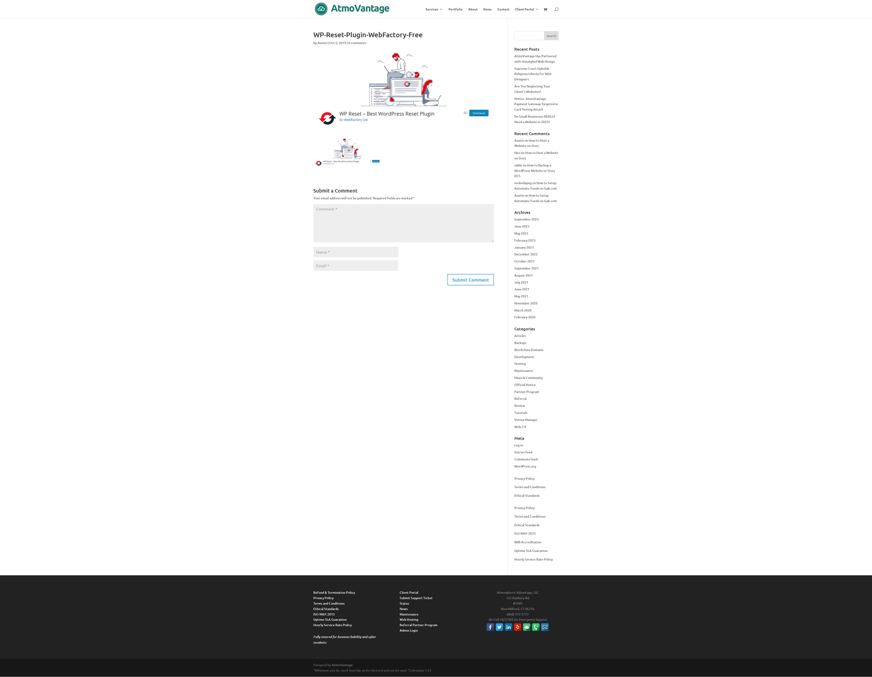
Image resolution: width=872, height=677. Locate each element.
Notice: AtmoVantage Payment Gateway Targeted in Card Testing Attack (536, 104)
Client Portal (524, 9)
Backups (520, 343)
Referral (520, 398)
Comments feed (526, 459)
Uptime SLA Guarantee (531, 551)
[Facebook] (490, 627)
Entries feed (523, 452)
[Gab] (527, 627)
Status (404, 603)
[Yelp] (518, 627)
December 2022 (526, 254)
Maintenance (523, 370)
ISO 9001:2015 (525, 533)
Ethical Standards (527, 495)
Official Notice (525, 385)
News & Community (528, 378)
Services (432, 9)
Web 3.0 (520, 427)
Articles (520, 336)
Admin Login (409, 630)
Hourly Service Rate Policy (533, 559)
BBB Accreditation (527, 542)
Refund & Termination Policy (334, 592)
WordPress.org (525, 466)
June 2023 (521, 226)
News (487, 9)
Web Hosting (409, 619)
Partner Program (526, 392)
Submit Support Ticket (416, 598)
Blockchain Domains (528, 350)
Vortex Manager (526, 420)
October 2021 (524, 261)
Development (524, 357)
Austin (322, 43)
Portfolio (455, 9)
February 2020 (524, 317)
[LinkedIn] (509, 627)
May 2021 (521, 296)
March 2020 (522, 310)
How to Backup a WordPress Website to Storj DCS (534, 170)
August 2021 (523, 275)
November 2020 (526, 303)
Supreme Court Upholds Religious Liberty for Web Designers (532, 74)
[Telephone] (536, 627)
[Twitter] (499, 627)
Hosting (520, 363)
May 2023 (521, 233)
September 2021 (526, 268)
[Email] (545, 627)
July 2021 (521, 282)
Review (519, 405)
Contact (503, 9)
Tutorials (520, 412)
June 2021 (521, 289)
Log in (518, 445)
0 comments (357, 43)
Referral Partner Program (418, 625)
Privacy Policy (524, 478)
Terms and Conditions (529, 487)
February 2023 (524, 240)
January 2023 (524, 247)
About (473, 9)
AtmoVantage (342, 665)
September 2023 (526, 219)
